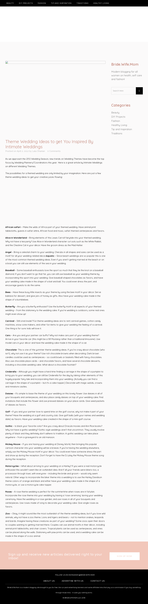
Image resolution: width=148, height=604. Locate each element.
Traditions (116, 133)
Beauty (115, 112)
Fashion (115, 120)
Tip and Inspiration (121, 129)
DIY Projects (118, 116)
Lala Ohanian (38, 151)
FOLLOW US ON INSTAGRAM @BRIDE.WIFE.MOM (75, 575)
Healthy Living (119, 125)
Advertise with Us (72, 581)
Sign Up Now (124, 556)
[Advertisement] (55, 202)
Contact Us (97, 581)
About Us (49, 581)
